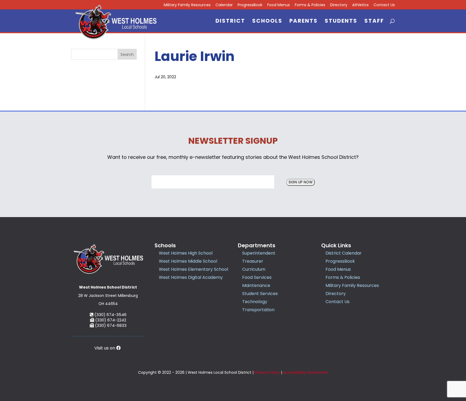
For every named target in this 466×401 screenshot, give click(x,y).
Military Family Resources (187, 5)
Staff (374, 22)
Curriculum (253, 269)
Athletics (360, 5)
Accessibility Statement (305, 372)
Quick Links (336, 245)
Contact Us (384, 5)
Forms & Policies (310, 5)
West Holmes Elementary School (193, 269)
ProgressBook (250, 5)
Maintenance (256, 285)
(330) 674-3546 (109, 314)
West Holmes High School (186, 253)
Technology (254, 302)
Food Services (257, 277)
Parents (303, 22)
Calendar (224, 5)
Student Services (260, 293)
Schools (267, 22)
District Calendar (343, 253)
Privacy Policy (267, 372)
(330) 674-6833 (110, 325)
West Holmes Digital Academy (191, 277)
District (230, 22)
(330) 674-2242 (110, 320)
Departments (256, 245)
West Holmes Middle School (188, 261)
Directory (338, 5)
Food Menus (278, 5)
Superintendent (258, 253)
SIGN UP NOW (301, 182)
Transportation (258, 310)
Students (341, 22)
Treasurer (252, 261)
